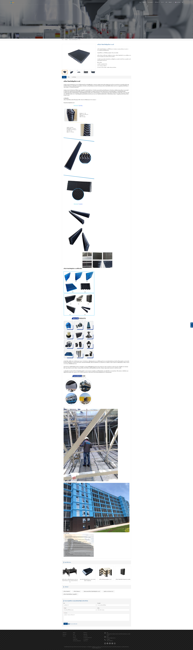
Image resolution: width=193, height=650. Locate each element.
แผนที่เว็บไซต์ (75, 639)
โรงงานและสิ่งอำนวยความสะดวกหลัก (70, 482)
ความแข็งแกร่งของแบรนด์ (87, 637)
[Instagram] (114, 643)
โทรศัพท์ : (99, 603)
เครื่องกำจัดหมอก (77, 591)
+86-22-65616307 (110, 640)
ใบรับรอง (64, 635)
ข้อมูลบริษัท (64, 634)
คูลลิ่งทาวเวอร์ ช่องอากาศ (108, 591)
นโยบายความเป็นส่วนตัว (73, 623)
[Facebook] (107, 643)
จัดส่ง (74, 634)
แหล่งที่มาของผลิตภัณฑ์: (101, 64)
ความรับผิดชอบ (85, 639)
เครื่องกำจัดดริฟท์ (67, 591)
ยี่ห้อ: (98, 62)
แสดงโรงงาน (85, 640)
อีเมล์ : (65, 608)
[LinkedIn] (110, 643)
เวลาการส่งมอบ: (100, 65)
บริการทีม (74, 635)
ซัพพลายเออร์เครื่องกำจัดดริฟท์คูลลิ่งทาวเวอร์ (92, 591)
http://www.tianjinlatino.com (69, 102)
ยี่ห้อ (64, 408)
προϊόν (66, 39)
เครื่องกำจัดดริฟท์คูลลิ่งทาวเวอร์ (74, 39)
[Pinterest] (112, 643)
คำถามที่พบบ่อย (66, 533)
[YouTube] (105, 643)
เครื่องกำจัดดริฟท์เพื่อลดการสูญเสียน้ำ (70, 594)
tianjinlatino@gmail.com (111, 637)
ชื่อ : (64, 603)
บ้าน (62, 39)
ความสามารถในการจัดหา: (102, 67)
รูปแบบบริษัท (85, 635)
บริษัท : (98, 608)
